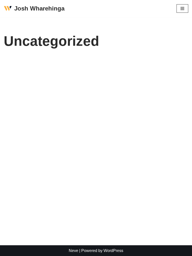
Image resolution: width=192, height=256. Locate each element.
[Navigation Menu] (182, 8)
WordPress (113, 250)
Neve (73, 250)
